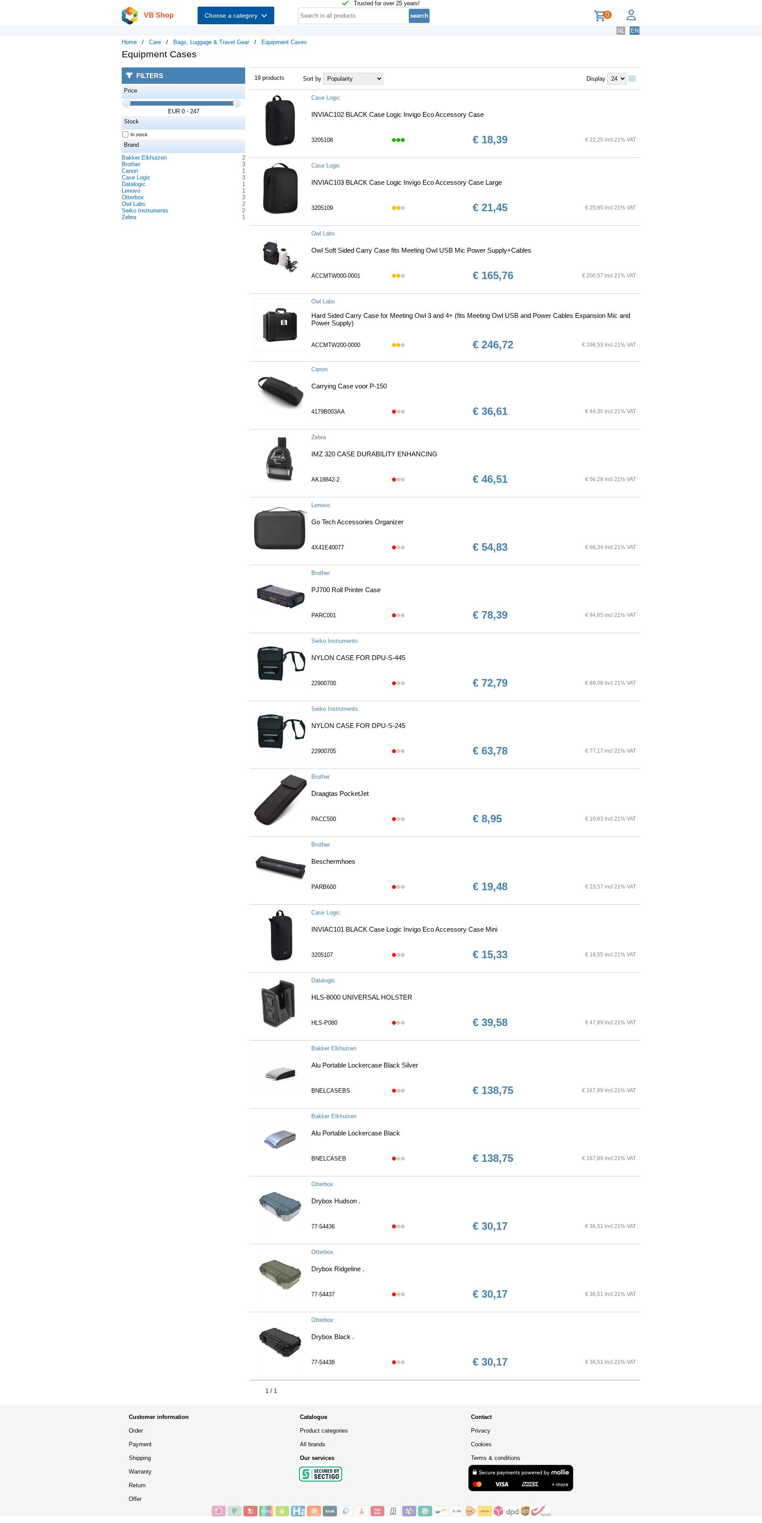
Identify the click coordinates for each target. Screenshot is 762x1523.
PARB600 (323, 887)
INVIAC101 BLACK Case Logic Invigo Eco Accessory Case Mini (404, 929)
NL (620, 30)
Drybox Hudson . (335, 1201)
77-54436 (323, 1226)
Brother (131, 164)
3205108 (322, 140)
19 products (269, 78)
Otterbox (133, 197)
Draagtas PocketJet (340, 793)
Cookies (481, 1444)
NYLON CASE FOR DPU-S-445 (358, 657)
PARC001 (323, 615)
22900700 (323, 683)
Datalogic (134, 184)
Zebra (129, 217)
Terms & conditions (495, 1458)
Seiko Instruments (145, 210)
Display (595, 78)
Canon (130, 171)
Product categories (324, 1430)
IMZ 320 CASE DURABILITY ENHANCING (374, 454)
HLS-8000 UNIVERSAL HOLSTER (361, 997)
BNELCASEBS (330, 1090)
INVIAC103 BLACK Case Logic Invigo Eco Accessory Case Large (406, 182)
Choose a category (233, 15)
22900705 (323, 751)
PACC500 (323, 819)
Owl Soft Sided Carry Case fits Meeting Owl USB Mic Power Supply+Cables (421, 250)
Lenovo (131, 190)
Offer (135, 1499)
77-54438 (323, 1362)
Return (137, 1485)
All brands (312, 1444)
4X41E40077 (327, 547)
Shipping (140, 1458)
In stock (139, 134)
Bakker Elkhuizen (144, 157)
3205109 (322, 208)
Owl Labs (134, 204)
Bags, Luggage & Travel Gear (211, 42)
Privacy (480, 1430)
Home (129, 42)
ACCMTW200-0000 (335, 345)
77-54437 (323, 1294)
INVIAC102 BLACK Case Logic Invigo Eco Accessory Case (397, 114)
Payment (140, 1444)
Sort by (312, 78)
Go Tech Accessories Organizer (357, 522)
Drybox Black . (332, 1336)
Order (136, 1430)
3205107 (322, 955)
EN (635, 30)
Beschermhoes (333, 861)
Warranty (140, 1471)
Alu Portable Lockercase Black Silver (364, 1065)
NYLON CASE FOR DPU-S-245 (358, 725)
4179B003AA (328, 411)
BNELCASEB (328, 1158)
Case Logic (136, 177)
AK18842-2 (325, 479)
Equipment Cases (284, 42)
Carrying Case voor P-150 (349, 386)
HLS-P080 (324, 1022)
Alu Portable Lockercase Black (355, 1133)
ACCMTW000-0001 (335, 275)
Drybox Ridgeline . (337, 1269)
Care (155, 42)
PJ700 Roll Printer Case (346, 590)
